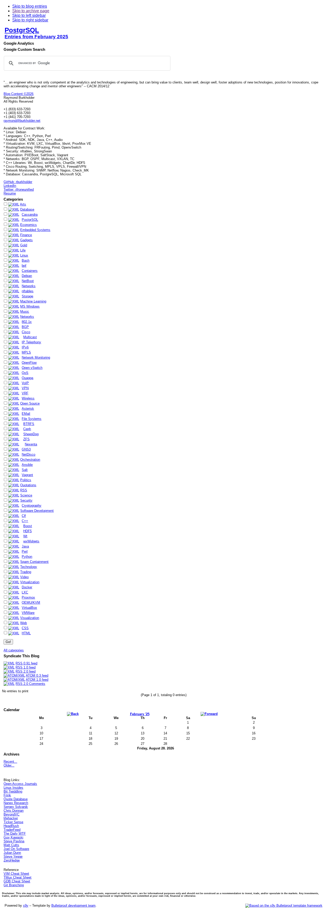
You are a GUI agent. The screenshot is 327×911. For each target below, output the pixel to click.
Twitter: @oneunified (19, 189)
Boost (27, 526)
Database (27, 209)
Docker (27, 587)
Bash (25, 260)
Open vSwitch (32, 368)
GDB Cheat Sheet (17, 881)
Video (24, 577)
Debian (27, 276)
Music (24, 311)
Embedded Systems (35, 230)
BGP (25, 327)
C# (24, 516)
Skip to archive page (30, 11)
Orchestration (30, 459)
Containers (30, 271)
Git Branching (14, 885)
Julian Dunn (12, 853)
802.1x (27, 322)
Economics (28, 225)
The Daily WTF (15, 833)
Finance (26, 235)
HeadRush (11, 826)
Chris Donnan (14, 810)
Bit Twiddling (13, 791)
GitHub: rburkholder (18, 182)
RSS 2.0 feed (26, 671)
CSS (25, 628)
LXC (25, 592)
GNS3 (26, 449)
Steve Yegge (13, 856)
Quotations (28, 485)
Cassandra (30, 214)
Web (23, 623)
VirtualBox (29, 608)
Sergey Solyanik (16, 807)
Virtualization (29, 582)
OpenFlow (29, 363)
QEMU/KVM (31, 602)
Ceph (27, 429)
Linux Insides (13, 787)
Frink (7, 795)
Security (26, 500)
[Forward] (209, 714)
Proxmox (28, 597)
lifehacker (11, 818)
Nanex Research (16, 803)
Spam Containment (34, 562)
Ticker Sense (13, 822)
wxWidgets (31, 541)
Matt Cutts (11, 845)
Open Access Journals (20, 784)
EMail (26, 414)
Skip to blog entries (29, 6)
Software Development (37, 511)
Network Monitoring (36, 357)
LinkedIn (10, 186)
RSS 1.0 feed (26, 667)
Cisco (26, 332)
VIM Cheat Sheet (16, 874)
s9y (25, 905)
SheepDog (31, 434)
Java (25, 546)
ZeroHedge (12, 860)
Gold (23, 245)
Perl (25, 551)
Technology (28, 567)
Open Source (30, 403)
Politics (25, 480)
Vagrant (27, 475)
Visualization (29, 618)
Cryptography (31, 505)
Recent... (10, 761)
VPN (25, 388)
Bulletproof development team (73, 905)
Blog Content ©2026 (18, 94)
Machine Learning (33, 301)
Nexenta (31, 444)
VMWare (28, 613)
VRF (25, 393)
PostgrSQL (22, 30)
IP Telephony (31, 342)
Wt (25, 536)
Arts (23, 204)
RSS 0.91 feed (26, 663)
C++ (25, 521)
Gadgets (26, 240)
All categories (14, 650)
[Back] (72, 714)
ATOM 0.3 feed (37, 675)
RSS (23, 490)
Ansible (27, 465)
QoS (25, 373)
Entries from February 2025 (36, 36)
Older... (9, 765)
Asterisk (28, 408)
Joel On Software (16, 849)
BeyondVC (11, 814)
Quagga (27, 378)
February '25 (139, 714)
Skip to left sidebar (29, 15)
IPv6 (25, 347)
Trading (25, 572)
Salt (25, 470)
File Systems (31, 419)
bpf (24, 266)
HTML (26, 633)
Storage (27, 296)
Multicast (30, 337)
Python (27, 556)
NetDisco (28, 454)
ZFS (26, 439)
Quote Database (16, 799)
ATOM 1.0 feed (37, 680)
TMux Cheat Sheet (17, 877)
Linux (24, 255)
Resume (10, 193)
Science (26, 495)
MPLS (26, 352)
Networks (29, 286)
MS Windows (30, 306)
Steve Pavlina (14, 841)
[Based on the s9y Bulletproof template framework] (283, 905)
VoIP (25, 383)
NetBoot (28, 281)
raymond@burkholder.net (22, 121)
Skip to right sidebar (30, 20)
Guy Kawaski (13, 837)
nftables (27, 291)
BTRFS (28, 424)
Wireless (28, 398)
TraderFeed (12, 830)
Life (23, 250)
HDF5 (27, 531)
